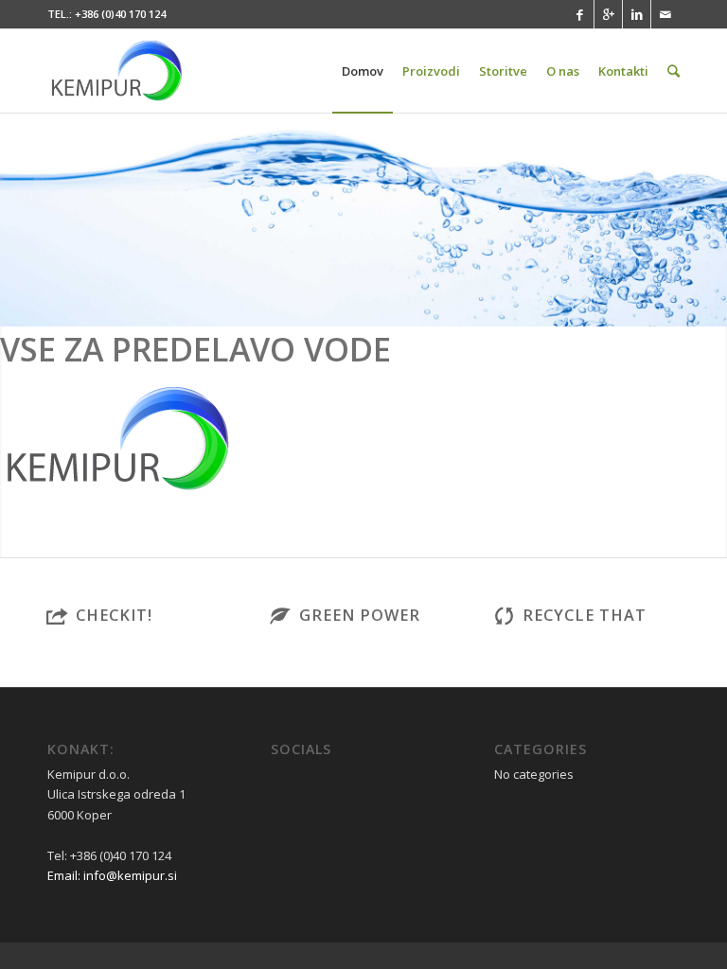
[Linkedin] (636, 14)
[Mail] (665, 14)
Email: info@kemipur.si (112, 875)
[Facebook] (580, 14)
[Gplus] (608, 14)
